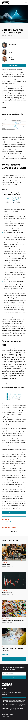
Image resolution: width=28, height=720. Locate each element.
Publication (13, 522)
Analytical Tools (6, 522)
